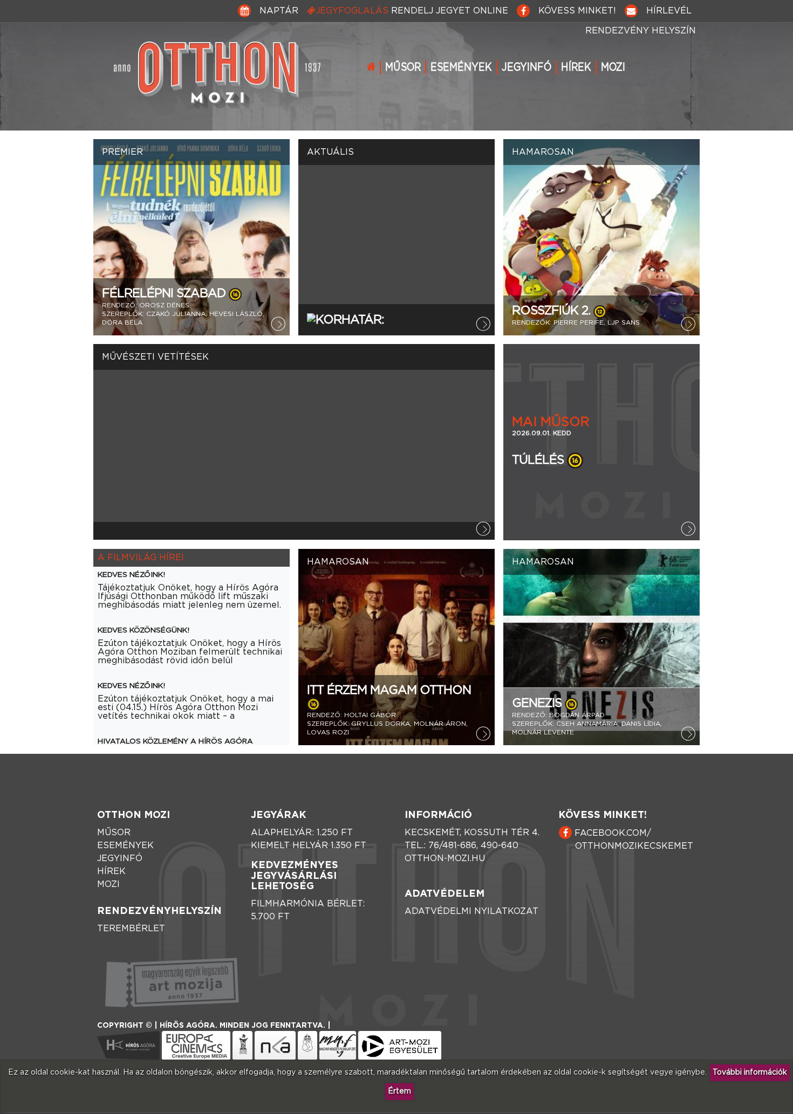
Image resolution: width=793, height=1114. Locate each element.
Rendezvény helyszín (640, 30)
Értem (399, 1091)
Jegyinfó (526, 67)
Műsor (403, 67)
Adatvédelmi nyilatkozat (471, 911)
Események (461, 67)
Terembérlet (131, 928)
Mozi (613, 67)
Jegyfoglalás (412, 10)
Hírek (576, 67)
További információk (750, 1072)
